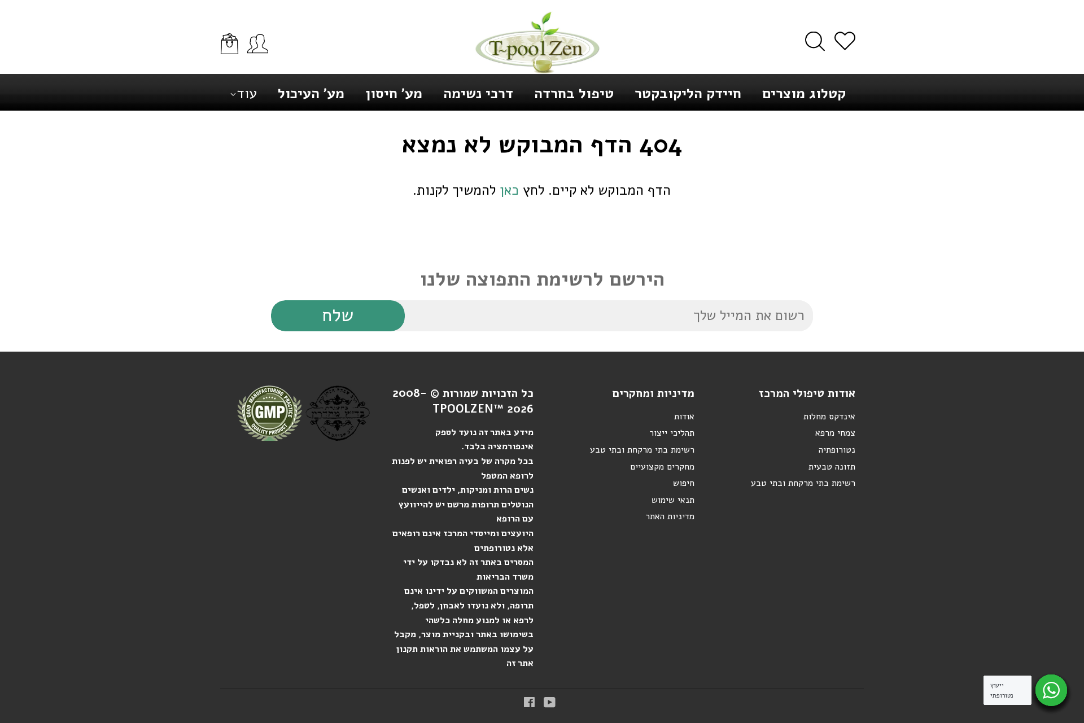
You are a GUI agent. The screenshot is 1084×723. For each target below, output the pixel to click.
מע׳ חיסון (393, 93)
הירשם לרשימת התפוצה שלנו (542, 279)
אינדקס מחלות (829, 416)
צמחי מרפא (835, 433)
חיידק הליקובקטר (688, 93)
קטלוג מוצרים (804, 93)
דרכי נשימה (478, 93)
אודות (684, 416)
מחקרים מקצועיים (662, 467)
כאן (509, 190)
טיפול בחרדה (574, 93)
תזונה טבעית (831, 467)
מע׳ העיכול (311, 93)
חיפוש (683, 483)
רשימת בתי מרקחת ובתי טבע (642, 450)
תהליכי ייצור (671, 433)
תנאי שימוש (673, 500)
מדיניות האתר (669, 516)
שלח (337, 315)
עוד (247, 93)
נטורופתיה (837, 450)
